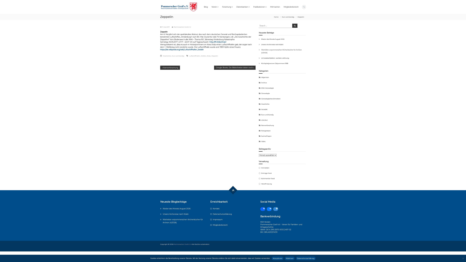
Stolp (209, 56)
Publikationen (259, 7)
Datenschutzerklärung (222, 214)
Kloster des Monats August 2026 (272, 39)
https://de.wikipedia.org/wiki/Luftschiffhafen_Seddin (182, 50)
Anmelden (265, 168)
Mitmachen (275, 7)
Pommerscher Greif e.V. (182, 27)
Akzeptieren (277, 258)
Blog (206, 7)
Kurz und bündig (288, 17)
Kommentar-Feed (268, 178)
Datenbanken (242, 7)
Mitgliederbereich (291, 7)
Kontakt (216, 209)
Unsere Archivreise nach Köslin (272, 44)
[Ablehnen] (463, 258)
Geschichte (167, 56)
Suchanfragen (266, 136)
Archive (264, 83)
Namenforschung (267, 125)
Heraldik (264, 109)
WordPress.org (266, 184)
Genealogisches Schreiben (270, 99)
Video (263, 141)
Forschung (226, 7)
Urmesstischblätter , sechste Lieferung (275, 58)
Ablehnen (289, 258)
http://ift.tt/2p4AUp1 (218, 42)
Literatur (264, 120)
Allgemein (265, 77)
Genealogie (265, 93)
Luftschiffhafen (194, 56)
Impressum (218, 219)
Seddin (203, 56)
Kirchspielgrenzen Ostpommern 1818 (274, 63)
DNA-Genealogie (267, 88)
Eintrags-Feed (266, 173)
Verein (214, 7)
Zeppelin (214, 56)
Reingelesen (265, 131)
